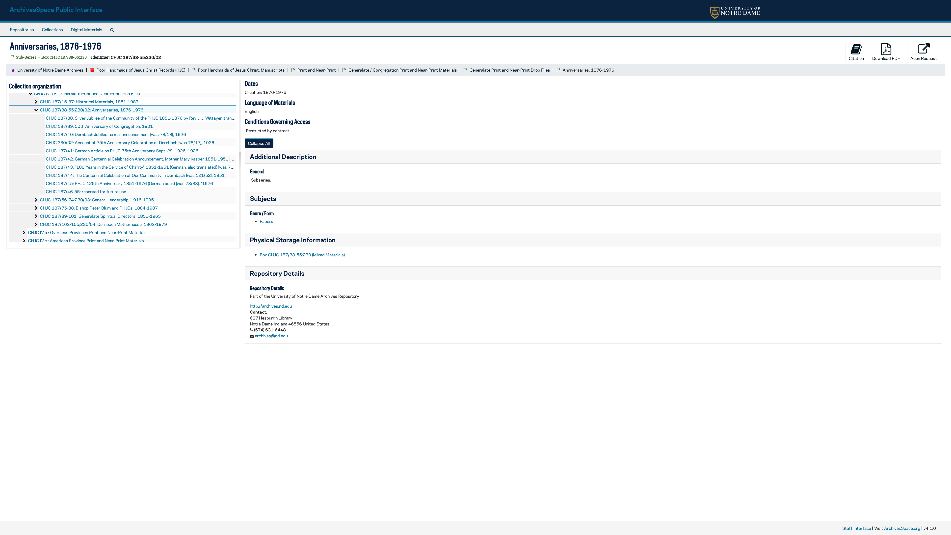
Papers (266, 221)
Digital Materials (86, 29)
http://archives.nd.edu (271, 306)
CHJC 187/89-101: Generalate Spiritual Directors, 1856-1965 (100, 216)
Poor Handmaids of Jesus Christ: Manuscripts (241, 70)
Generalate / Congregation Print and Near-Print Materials (402, 70)
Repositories (22, 29)
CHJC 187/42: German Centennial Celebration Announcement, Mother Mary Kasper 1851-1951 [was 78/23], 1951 (155, 158)
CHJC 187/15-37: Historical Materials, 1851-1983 (89, 101)
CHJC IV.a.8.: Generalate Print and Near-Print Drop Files (87, 93)
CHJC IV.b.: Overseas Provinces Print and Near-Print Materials (87, 232)
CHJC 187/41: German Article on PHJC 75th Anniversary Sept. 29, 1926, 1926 (122, 150)
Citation (856, 58)
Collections (52, 29)
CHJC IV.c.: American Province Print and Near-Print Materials (86, 240)
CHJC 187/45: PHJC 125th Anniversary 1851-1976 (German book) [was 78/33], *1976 (129, 183)
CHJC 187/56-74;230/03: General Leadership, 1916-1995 (97, 199)
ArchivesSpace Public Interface (56, 9)
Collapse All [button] (259, 143)
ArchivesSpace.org (902, 528)
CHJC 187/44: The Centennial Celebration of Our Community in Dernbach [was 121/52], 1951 (135, 175)
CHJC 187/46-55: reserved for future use (86, 191)
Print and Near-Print (316, 70)
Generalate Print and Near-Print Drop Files (510, 70)
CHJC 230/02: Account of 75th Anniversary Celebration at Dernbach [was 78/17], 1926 (130, 142)
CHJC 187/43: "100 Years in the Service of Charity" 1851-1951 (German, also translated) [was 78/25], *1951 (150, 167)
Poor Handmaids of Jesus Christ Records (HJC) (141, 70)
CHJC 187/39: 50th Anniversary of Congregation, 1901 (99, 126)
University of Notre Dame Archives (50, 70)
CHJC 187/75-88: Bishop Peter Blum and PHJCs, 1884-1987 (99, 208)
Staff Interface (856, 528)
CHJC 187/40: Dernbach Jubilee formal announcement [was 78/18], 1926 (116, 134)
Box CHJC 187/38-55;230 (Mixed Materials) (302, 254)
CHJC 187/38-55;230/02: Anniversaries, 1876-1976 (91, 109)
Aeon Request (923, 58)
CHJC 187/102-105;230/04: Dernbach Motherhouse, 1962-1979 (103, 224)
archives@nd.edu (271, 335)
